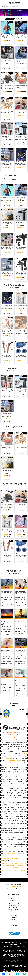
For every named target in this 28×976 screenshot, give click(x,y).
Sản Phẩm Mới (14, 917)
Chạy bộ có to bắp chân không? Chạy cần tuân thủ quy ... (6, 623)
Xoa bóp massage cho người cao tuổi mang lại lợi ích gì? (6, 651)
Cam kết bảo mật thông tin (14, 911)
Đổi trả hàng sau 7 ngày (14, 905)
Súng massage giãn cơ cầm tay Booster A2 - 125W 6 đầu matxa (21, 249)
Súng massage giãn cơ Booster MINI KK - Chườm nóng (7, 224)
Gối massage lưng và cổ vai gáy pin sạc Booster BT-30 (21, 87)
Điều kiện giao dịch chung (14, 909)
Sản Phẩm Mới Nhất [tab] (9, 18)
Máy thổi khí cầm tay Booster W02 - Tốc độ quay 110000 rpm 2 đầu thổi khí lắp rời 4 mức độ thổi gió (21, 139)
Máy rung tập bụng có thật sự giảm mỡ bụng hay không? (20, 682)
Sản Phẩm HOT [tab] (19, 18)
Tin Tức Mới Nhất (14, 921)
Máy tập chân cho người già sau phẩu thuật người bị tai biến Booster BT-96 (7, 87)
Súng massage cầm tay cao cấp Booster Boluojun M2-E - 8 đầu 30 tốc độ (21, 224)
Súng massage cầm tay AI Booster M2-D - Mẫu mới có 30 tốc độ (21, 273)
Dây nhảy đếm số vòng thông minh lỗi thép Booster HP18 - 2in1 (7, 357)
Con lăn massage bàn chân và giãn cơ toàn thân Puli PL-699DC (21, 62)
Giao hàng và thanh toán (14, 902)
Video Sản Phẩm (14, 919)
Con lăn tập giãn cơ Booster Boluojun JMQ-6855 (7, 62)
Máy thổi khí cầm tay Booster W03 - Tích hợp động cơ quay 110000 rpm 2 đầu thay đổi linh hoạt (7, 139)
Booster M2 (13, 856)
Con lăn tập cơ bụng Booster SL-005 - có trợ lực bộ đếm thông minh (21, 163)
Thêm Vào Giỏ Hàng (7, 43)
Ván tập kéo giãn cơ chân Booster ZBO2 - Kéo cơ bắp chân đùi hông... (21, 530)
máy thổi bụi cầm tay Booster (15, 762)
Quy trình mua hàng (14, 900)
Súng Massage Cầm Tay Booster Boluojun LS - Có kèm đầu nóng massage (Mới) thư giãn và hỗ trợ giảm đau (7, 37)
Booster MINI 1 (7, 858)
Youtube (14, 930)
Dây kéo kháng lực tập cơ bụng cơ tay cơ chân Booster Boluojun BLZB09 (21, 307)
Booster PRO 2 (5, 856)
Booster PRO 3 (21, 853)
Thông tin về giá (14, 896)
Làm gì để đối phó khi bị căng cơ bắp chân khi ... (20, 622)
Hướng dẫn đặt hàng (14, 898)
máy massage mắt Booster (13, 760)
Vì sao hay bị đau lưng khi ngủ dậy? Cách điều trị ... (6, 681)
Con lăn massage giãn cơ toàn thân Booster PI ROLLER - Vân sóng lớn (21, 36)
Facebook (14, 928)
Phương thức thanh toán (14, 903)
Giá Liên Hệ (21, 338)
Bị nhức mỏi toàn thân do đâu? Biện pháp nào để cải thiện (20, 592)
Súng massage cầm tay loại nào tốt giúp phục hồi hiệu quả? (21, 651)
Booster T (19, 856)
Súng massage (10, 853)
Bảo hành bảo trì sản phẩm (14, 907)
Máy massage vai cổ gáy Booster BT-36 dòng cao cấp (7, 112)
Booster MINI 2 (16, 858)
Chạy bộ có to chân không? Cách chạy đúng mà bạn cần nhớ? (6, 592)
